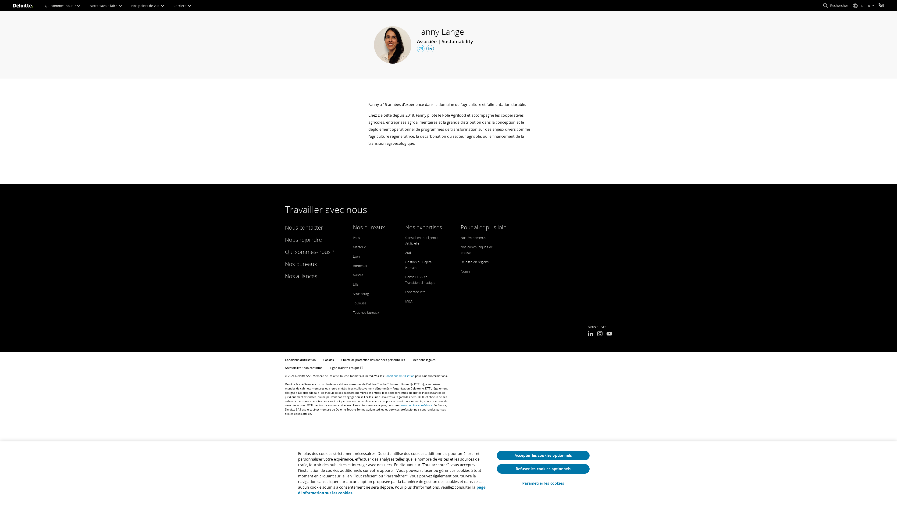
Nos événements (473, 237)
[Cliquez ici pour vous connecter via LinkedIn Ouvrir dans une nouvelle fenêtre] (430, 48)
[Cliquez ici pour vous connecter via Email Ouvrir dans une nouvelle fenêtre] (420, 48)
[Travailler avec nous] (881, 5)
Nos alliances (301, 276)
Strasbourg (361, 294)
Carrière (180, 6)
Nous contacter (304, 227)
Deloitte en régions (475, 262)
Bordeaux (360, 265)
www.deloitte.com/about (416, 405)
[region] (448, 473)
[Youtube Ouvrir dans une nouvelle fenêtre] (609, 334)
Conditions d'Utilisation (399, 376)
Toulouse (359, 303)
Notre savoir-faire (104, 6)
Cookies (328, 360)
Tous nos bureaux (366, 312)
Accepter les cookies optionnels (543, 455)
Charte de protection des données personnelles (373, 360)
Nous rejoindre (303, 239)
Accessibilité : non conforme (303, 368)
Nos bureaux (301, 264)
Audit (409, 252)
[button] (835, 5)
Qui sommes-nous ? (61, 6)
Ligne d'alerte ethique (345, 368)
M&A (408, 301)
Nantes (358, 275)
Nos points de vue (145, 6)
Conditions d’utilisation (300, 360)
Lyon (356, 256)
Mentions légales (424, 360)
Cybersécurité (415, 292)
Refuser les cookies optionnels (543, 468)
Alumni (465, 271)
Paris (356, 237)
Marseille (359, 247)
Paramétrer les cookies (543, 483)
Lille (356, 284)
